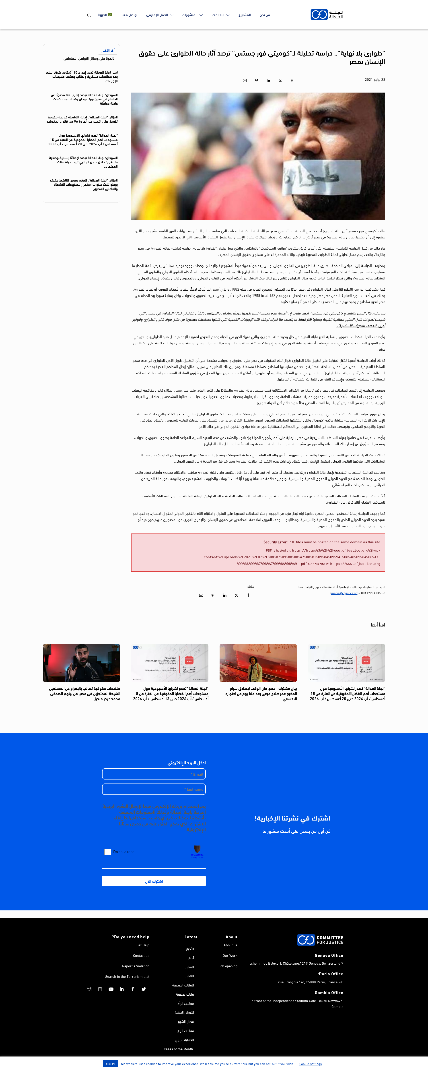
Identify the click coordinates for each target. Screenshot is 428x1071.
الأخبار (190, 948)
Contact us (141, 955)
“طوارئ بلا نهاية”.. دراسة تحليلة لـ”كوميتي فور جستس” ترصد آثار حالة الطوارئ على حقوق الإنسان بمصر (262, 56)
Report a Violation (135, 965)
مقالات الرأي (185, 1003)
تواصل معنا (129, 14)
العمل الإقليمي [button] (157, 14)
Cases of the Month (178, 1048)
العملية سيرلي (184, 1039)
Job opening (228, 965)
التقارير (189, 966)
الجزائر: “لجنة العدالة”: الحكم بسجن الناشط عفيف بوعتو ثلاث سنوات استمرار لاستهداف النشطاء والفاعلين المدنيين (84, 184)
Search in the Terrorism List (127, 976)
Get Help (142, 944)
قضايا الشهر (186, 1021)
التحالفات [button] (218, 14)
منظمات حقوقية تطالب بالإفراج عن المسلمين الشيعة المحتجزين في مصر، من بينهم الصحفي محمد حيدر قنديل (84, 693)
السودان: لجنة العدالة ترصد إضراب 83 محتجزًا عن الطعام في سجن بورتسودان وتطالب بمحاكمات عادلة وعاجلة (84, 98)
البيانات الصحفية (183, 985)
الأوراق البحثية (184, 1012)
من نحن (265, 14)
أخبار (191, 957)
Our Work (230, 955)
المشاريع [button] (245, 14)
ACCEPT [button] (110, 1063)
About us (230, 944)
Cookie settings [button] (310, 1063)
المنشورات (190, 14)
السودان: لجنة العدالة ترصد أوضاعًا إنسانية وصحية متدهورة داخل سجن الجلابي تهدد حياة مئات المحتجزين (83, 161)
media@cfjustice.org (344, 592)
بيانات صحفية (185, 994)
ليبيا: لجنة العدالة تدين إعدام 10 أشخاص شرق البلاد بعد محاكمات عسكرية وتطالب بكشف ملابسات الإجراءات (82, 76)
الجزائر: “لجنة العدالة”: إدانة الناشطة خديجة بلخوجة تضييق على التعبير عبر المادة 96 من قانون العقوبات (82, 119)
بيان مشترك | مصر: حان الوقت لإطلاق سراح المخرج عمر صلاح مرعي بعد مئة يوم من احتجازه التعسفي (261, 693)
